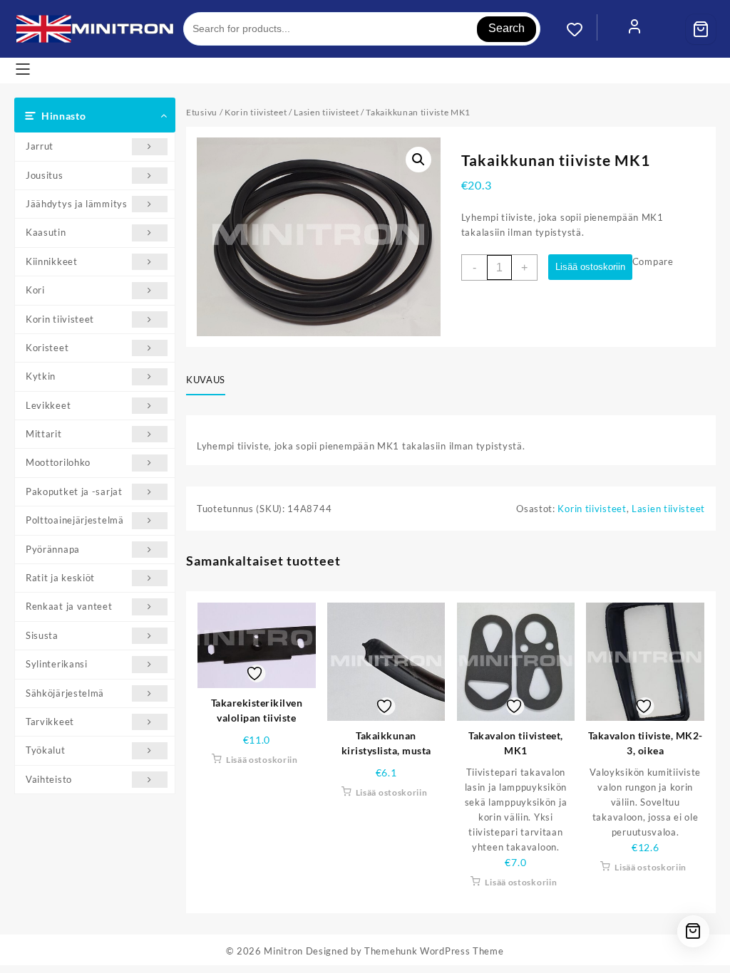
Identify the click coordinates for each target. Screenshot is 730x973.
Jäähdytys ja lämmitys (77, 203)
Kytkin (41, 376)
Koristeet (47, 347)
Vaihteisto (49, 779)
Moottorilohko (58, 462)
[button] (418, 159)
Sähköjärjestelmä (65, 693)
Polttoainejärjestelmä (75, 520)
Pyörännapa (53, 549)
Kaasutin (46, 232)
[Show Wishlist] (581, 29)
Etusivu (201, 112)
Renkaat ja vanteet (69, 606)
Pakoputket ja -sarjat (74, 491)
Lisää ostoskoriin (590, 266)
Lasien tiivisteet (326, 112)
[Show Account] (634, 29)
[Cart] (700, 29)
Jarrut (39, 146)
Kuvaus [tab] (205, 379)
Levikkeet (48, 405)
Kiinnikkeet (52, 261)
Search (506, 28)
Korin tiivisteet (60, 319)
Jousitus (44, 175)
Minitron (283, 951)
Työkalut (46, 750)
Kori (35, 290)
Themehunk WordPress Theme (434, 951)
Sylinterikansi (57, 664)
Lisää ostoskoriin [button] (262, 759)
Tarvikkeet (50, 721)
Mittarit (44, 433)
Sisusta (42, 635)
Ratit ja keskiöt (60, 577)
